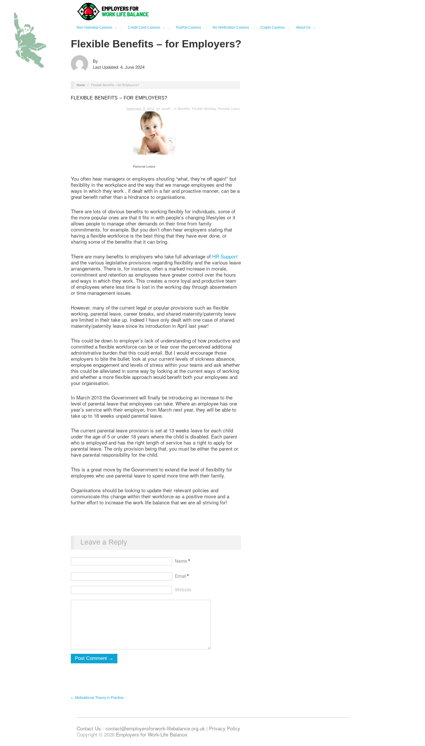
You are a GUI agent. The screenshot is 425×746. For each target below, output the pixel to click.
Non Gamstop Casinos (94, 27)
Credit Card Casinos (144, 27)
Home (81, 84)
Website (183, 589)
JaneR (166, 108)
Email (182, 576)
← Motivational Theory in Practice (97, 697)
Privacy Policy (224, 728)
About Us (303, 27)
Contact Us (89, 728)
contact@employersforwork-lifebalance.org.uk (155, 728)
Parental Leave (229, 108)
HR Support (225, 256)
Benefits (184, 108)
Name (182, 561)
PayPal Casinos (188, 27)
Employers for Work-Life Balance (151, 734)
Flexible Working (204, 108)
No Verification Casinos (230, 27)
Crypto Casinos (272, 27)
